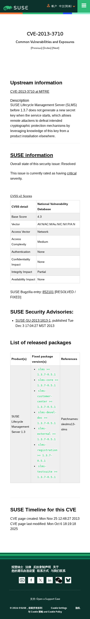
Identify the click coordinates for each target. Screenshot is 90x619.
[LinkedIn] (49, 580)
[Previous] (36, 48)
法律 (28, 567)
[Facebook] (31, 580)
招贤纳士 (17, 567)
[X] (40, 580)
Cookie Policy (55, 611)
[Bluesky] (68, 580)
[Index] (47, 48)
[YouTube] (22, 580)
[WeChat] (59, 580)
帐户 (54, 6)
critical (72, 173)
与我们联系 (58, 571)
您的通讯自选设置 (23, 571)
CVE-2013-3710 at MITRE (29, 91)
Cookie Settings (59, 608)
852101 (48, 292)
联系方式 (43, 571)
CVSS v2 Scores (21, 196)
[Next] (55, 48)
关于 (56, 567)
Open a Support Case (48, 598)
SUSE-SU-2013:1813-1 (33, 320)
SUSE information (31, 155)
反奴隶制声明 (42, 567)
